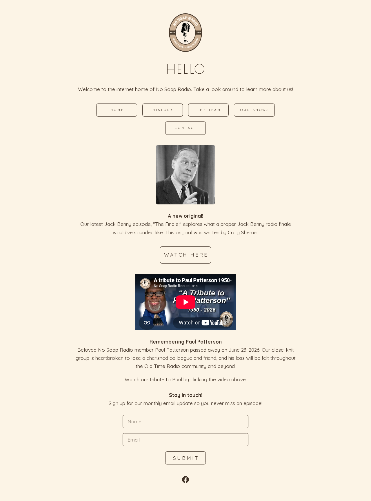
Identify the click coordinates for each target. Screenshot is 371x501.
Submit (186, 458)
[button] (185, 479)
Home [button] (117, 110)
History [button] (163, 110)
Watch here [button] (186, 255)
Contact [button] (186, 128)
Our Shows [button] (254, 110)
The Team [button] (209, 110)
